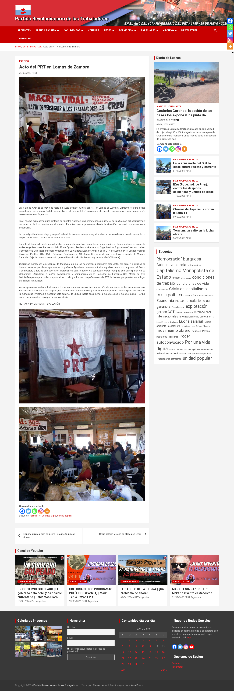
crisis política (169, 294)
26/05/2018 (25, 73)
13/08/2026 (75, 601)
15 (129, 652)
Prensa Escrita (45, 30)
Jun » (164, 670)
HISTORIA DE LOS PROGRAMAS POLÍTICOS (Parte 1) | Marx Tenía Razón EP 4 (90, 593)
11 (150, 646)
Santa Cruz (182, 349)
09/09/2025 (179, 217)
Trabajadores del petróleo (199, 353)
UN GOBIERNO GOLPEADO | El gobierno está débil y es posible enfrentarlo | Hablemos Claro (40, 593)
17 (143, 652)
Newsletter (189, 30)
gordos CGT (165, 312)
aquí (189, 637)
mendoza (186, 326)
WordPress (137, 685)
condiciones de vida (193, 283)
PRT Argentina (39, 601)
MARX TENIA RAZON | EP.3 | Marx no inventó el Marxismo (192, 591)
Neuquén (196, 331)
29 (129, 664)
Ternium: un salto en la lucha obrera (193, 232)
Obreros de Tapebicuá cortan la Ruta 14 (193, 211)
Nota (178, 106)
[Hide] (232, 52)
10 (143, 646)
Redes (107, 30)
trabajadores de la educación (171, 353)
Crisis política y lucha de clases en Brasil (120, 534)
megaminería (174, 326)
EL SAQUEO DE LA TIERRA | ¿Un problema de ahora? (142, 591)
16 (136, 652)
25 (150, 658)
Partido (24, 61)
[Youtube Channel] (191, 646)
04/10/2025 (162, 124)
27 (163, 658)
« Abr (122, 670)
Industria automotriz (184, 312)
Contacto (24, 38)
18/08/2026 (24, 601)
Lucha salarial (191, 321)
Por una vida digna (47, 515)
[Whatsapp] (34, 511)
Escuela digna (178, 307)
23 (136, 658)
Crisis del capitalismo (188, 289)
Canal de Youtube (30, 551)
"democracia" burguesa (178, 259)
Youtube (93, 30)
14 (122, 652)
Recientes (24, 30)
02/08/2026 (178, 597)
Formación (126, 30)
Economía (165, 300)
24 (143, 658)
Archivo (168, 30)
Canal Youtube (26, 581)
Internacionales (167, 316)
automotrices (194, 265)
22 (129, 658)
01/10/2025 (179, 171)
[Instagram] (41, 511)
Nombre (71, 627)
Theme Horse (100, 685)
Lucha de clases (171, 322)
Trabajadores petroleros (168, 359)
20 (163, 652)
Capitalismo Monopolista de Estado (185, 274)
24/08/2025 (179, 238)
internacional (202, 312)
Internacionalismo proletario (195, 316)
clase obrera (186, 278)
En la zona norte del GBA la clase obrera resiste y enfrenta (194, 165)
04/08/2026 (127, 597)
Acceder (176, 663)
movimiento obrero (173, 330)
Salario (172, 349)
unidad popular (64, 515)
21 (122, 658)
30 (136, 664)
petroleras (161, 336)
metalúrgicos (197, 326)
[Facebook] (22, 511)
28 (122, 664)
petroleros (173, 337)
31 (143, 664)
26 (156, 658)
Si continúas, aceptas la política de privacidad (86, 650)
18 (150, 652)
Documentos (72, 30)
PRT (35, 73)
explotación (197, 306)
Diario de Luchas (168, 58)
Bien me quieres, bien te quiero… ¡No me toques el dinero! (49, 536)
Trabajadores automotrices (200, 349)
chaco (176, 277)
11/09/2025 (179, 196)
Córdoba (188, 295)
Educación (180, 301)
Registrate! (177, 666)
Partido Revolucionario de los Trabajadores (61, 18)
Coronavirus (162, 289)
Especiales (148, 30)
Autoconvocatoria (171, 265)
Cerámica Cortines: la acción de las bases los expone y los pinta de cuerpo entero (184, 115)
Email (70, 638)
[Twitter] (28, 511)
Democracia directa (203, 295)
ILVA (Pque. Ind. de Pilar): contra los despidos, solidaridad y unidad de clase (193, 188)
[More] (47, 511)
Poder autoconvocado (173, 339)
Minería (206, 326)
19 (156, 652)
